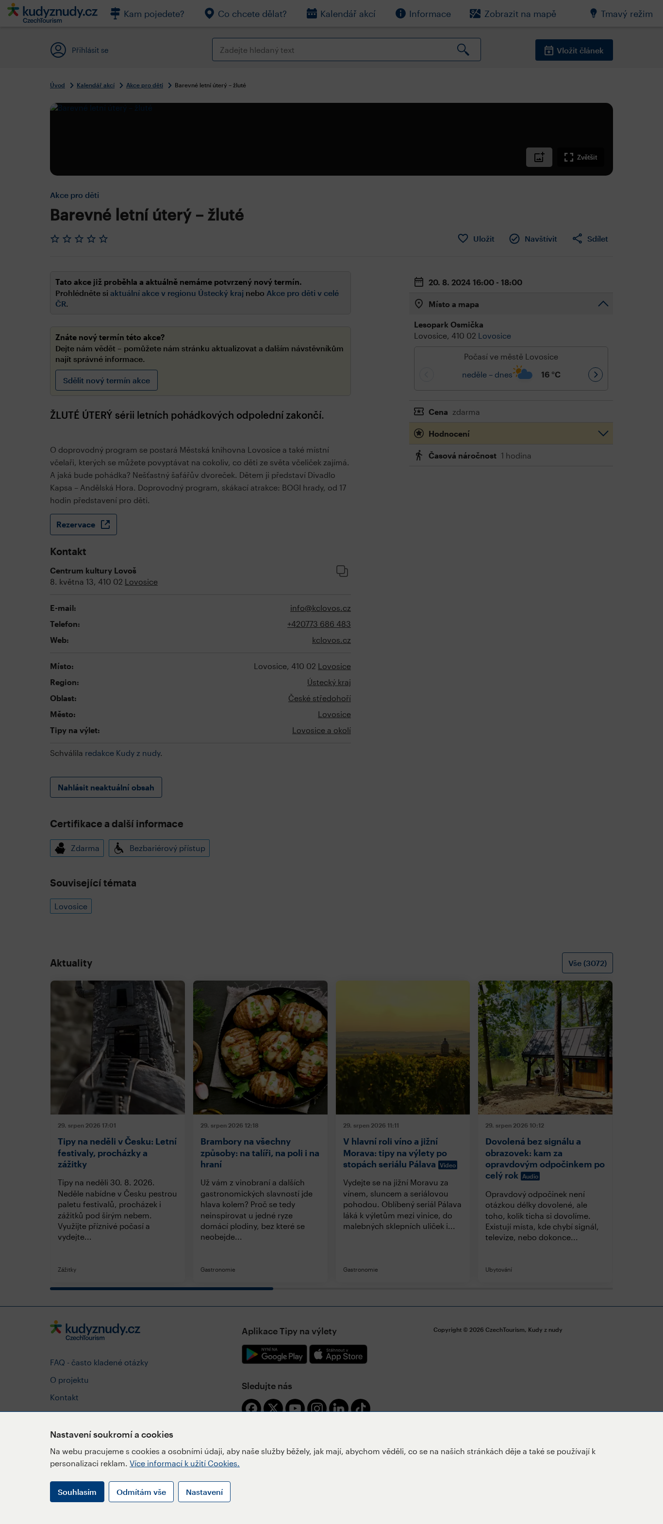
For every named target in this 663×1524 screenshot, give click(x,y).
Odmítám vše (141, 1491)
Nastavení (204, 1491)
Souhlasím (77, 1491)
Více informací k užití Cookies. (185, 1463)
